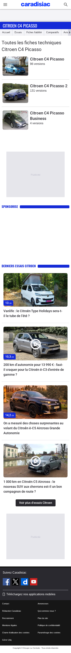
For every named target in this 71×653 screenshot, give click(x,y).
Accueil (6, 32)
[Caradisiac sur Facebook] (7, 582)
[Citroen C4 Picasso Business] (15, 120)
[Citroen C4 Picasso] (15, 66)
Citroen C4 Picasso (20, 25)
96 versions (37, 63)
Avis (66, 32)
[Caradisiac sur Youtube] (33, 582)
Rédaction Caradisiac (11, 611)
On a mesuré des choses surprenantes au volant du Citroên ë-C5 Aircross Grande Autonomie (33, 428)
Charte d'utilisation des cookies (15, 633)
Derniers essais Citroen (19, 266)
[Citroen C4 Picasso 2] (15, 93)
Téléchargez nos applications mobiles (30, 594)
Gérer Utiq (6, 640)
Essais (18, 32)
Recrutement (8, 618)
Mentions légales (9, 625)
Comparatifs (52, 32)
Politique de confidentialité (49, 625)
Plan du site (43, 618)
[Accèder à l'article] (35, 290)
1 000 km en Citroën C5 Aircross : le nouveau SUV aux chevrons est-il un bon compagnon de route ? (32, 486)
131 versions (38, 90)
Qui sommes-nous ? (47, 611)
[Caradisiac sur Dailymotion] (25, 582)
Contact (5, 604)
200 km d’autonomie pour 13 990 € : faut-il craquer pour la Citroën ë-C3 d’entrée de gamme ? (33, 369)
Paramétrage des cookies (49, 633)
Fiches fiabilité (34, 32)
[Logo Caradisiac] (35, 7)
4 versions (36, 123)
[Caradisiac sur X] (16, 582)
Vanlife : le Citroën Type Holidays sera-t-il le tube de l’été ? (32, 313)
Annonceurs (43, 604)
